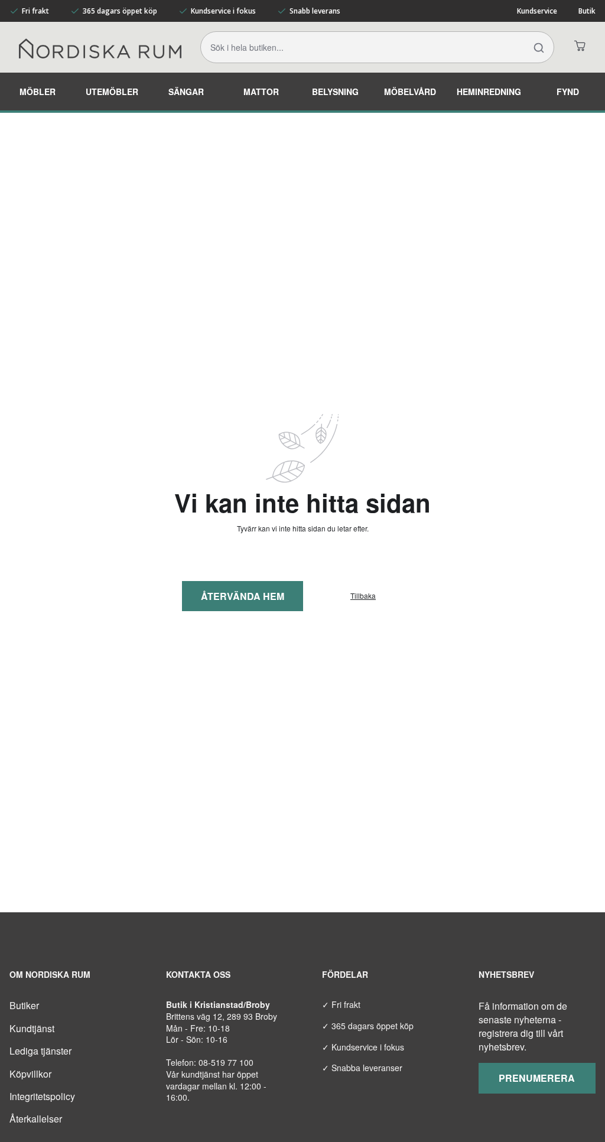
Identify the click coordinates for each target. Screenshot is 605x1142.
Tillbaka (363, 596)
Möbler (37, 91)
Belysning (335, 91)
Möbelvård (410, 91)
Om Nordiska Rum (49, 974)
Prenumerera (537, 1078)
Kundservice (537, 11)
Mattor (261, 91)
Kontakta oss (198, 974)
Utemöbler (112, 91)
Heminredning (489, 91)
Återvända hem (242, 596)
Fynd (568, 91)
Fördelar (345, 974)
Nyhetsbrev (506, 974)
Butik (587, 11)
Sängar (186, 91)
